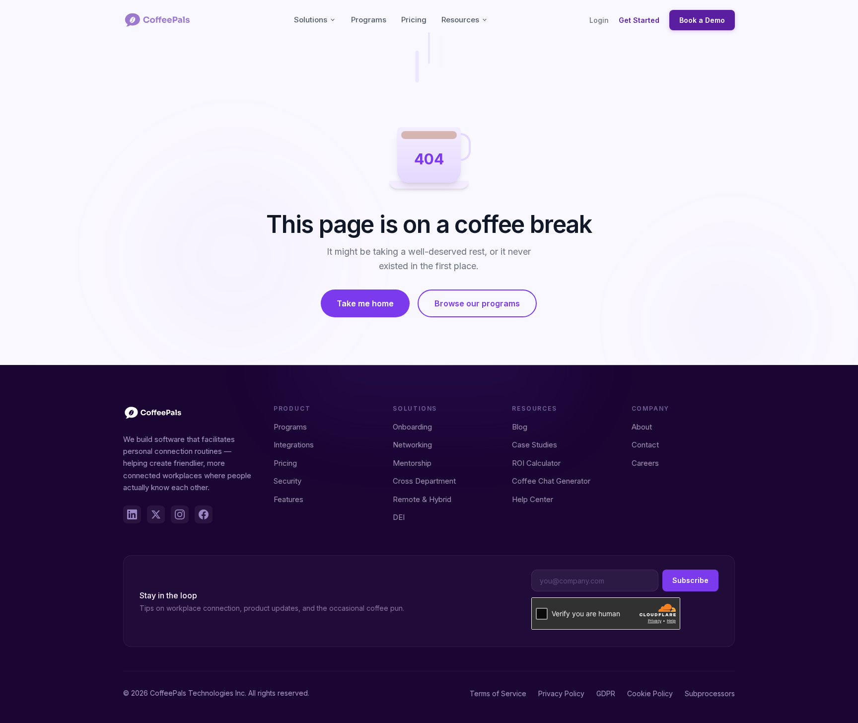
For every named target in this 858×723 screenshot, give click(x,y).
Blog (519, 427)
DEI (399, 517)
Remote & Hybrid (422, 499)
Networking (412, 444)
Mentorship (412, 463)
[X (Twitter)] (156, 514)
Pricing (414, 19)
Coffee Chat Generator (551, 481)
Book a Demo (702, 20)
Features (288, 499)
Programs (368, 19)
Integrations (294, 444)
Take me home (365, 303)
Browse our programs (477, 303)
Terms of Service (498, 693)
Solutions (310, 19)
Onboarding (412, 427)
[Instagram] (180, 514)
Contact (645, 444)
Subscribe (690, 580)
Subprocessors (710, 693)
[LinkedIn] (132, 514)
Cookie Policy (650, 693)
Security (287, 481)
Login (599, 20)
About (642, 427)
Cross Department (424, 481)
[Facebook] (204, 514)
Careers (645, 463)
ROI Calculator (536, 463)
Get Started (639, 20)
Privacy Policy (561, 693)
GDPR (605, 693)
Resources (460, 19)
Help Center (532, 499)
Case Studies (534, 444)
